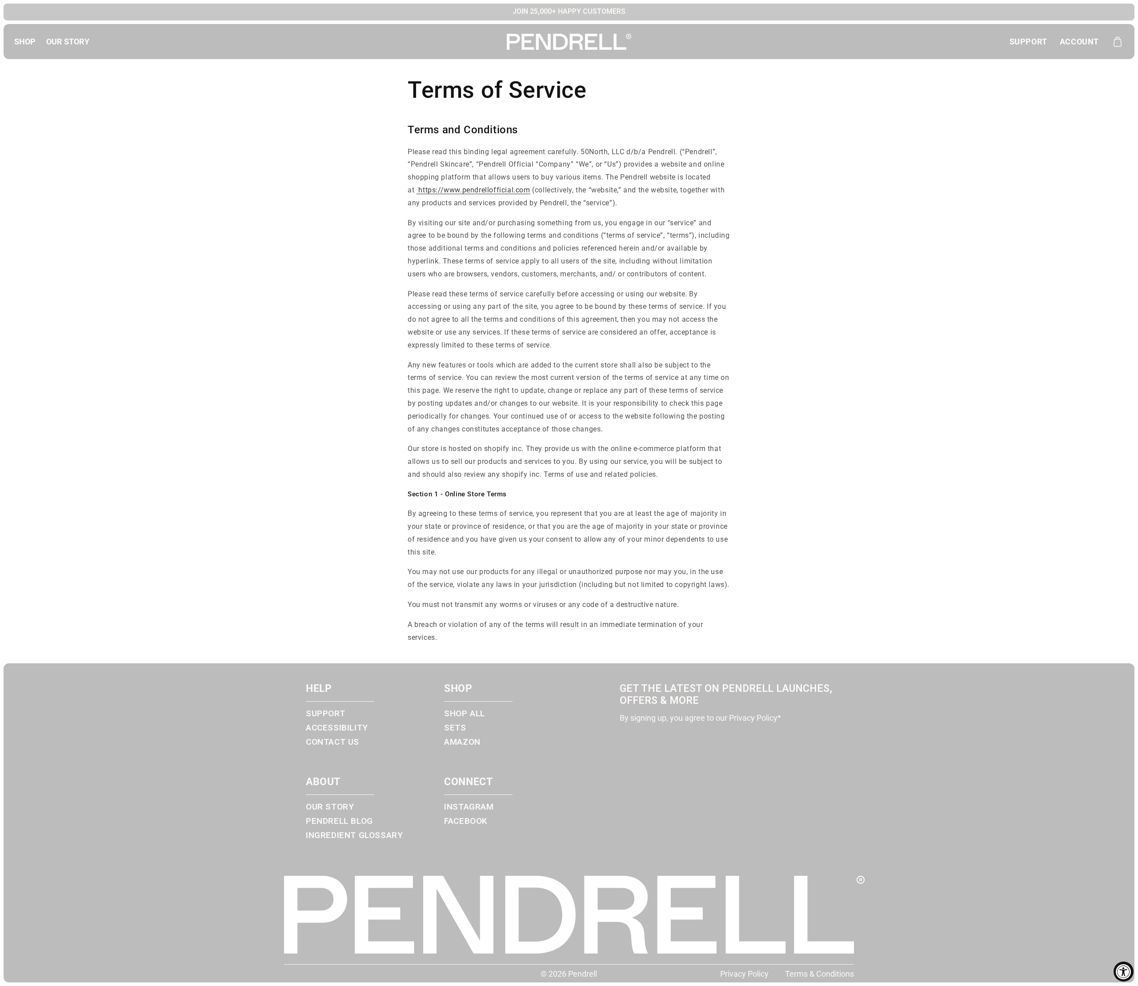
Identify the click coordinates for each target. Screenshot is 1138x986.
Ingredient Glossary (354, 835)
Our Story (330, 807)
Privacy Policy (744, 973)
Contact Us (332, 742)
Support (1028, 41)
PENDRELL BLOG (339, 821)
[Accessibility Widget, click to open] (1124, 972)
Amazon (462, 742)
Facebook (466, 821)
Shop (25, 41)
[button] (1117, 42)
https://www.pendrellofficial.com (473, 190)
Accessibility (337, 728)
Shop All (464, 714)
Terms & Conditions (819, 973)
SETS (455, 728)
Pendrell (582, 973)
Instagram (468, 807)
